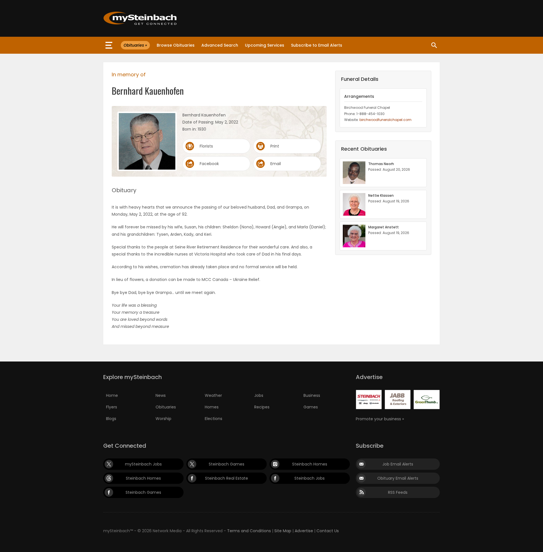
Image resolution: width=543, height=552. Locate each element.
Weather (213, 395)
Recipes (262, 407)
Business (311, 395)
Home (112, 395)
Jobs (258, 395)
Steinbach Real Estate (226, 478)
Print (274, 146)
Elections (213, 418)
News (161, 395)
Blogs (111, 418)
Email (275, 163)
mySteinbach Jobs (143, 464)
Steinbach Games (226, 464)
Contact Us (327, 531)
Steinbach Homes (309, 464)
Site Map (282, 531)
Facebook (209, 163)
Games (310, 407)
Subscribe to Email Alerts (316, 45)
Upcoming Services (264, 45)
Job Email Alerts (397, 464)
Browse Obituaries (176, 45)
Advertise (304, 531)
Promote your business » (380, 419)
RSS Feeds (398, 492)
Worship (163, 418)
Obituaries (166, 407)
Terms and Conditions (249, 531)
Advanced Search (219, 45)
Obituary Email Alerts (397, 478)
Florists (206, 146)
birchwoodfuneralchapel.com (385, 119)
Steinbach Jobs (309, 478)
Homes (212, 407)
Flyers (111, 407)
